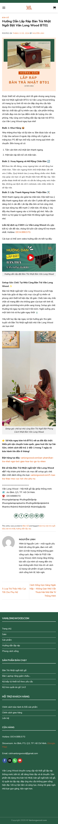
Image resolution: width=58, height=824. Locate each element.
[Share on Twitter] (26, 516)
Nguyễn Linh (38, 33)
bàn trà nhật (10, 528)
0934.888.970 (22, 232)
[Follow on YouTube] (20, 760)
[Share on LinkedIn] (41, 516)
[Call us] (15, 760)
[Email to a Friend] (31, 516)
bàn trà (42, 526)
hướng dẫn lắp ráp (23, 528)
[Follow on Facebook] (4, 760)
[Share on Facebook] (21, 516)
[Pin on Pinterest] (36, 516)
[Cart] (54, 8)
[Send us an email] (9, 760)
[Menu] (3, 7)
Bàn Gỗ (5, 18)
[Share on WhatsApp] (16, 516)
